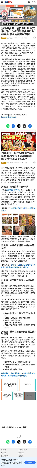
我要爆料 (20, 456)
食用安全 (4, 162)
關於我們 (3, 453)
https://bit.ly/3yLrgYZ (8, 117)
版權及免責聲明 (22, 449)
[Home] (8, 2)
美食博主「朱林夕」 (13, 190)
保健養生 (4, 38)
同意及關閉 (30, 462)
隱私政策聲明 (4, 456)
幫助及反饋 (21, 453)
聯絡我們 (3, 449)
